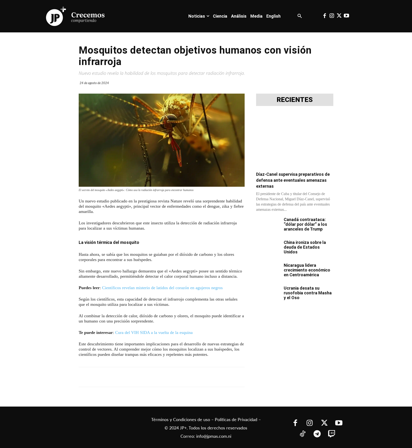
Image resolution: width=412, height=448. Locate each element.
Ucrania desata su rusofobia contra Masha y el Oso (308, 293)
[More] (195, 377)
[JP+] (75, 16)
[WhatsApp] (151, 377)
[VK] (162, 377)
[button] (299, 16)
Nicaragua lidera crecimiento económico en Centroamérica (307, 270)
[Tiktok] (302, 434)
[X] (129, 377)
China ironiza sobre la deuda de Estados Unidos (305, 247)
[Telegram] (140, 377)
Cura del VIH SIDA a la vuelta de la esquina (154, 332)
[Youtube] (346, 16)
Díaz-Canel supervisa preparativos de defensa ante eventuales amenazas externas (293, 180)
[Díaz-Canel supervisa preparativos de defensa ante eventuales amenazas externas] (294, 140)
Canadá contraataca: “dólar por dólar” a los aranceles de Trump (305, 224)
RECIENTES (295, 99)
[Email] (173, 377)
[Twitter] (339, 16)
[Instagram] (332, 16)
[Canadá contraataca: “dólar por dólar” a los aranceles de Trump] (268, 225)
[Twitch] (331, 434)
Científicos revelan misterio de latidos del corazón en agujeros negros (162, 287)
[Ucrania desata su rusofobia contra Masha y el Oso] (268, 294)
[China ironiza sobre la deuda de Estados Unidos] (268, 248)
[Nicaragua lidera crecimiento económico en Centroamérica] (268, 271)
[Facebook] (324, 16)
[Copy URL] (184, 377)
